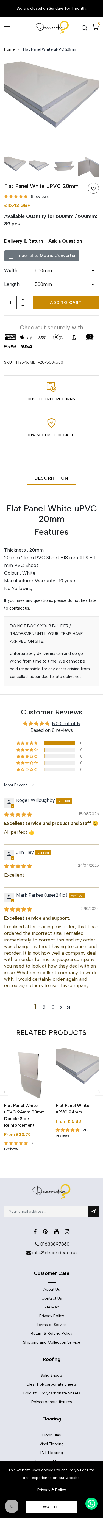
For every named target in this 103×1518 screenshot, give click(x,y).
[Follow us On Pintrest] (45, 1232)
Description (51, 478)
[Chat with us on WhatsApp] (91, 1504)
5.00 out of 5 (66, 723)
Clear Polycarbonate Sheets (51, 1384)
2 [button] (44, 1007)
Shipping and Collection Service (51, 1342)
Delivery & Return (23, 241)
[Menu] (13, 27)
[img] (18, 814)
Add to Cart (66, 302)
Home (9, 49)
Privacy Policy (51, 1316)
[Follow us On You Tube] (56, 1232)
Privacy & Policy (51, 1489)
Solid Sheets (52, 1375)
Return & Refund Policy (51, 1333)
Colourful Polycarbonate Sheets (51, 1393)
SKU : (9, 362)
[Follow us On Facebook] (35, 1232)
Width (10, 270)
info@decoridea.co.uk (55, 1252)
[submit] (93, 1211)
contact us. (19, 608)
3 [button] (53, 1007)
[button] (16, 196)
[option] (51, 105)
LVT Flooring (51, 1452)
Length (12, 284)
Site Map (51, 1307)
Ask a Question (65, 241)
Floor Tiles (51, 1435)
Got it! (51, 1507)
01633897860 (54, 1244)
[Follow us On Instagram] (67, 1232)
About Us (51, 1289)
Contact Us (51, 1298)
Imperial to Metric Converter (46, 255)
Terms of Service (52, 1324)
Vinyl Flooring (52, 1444)
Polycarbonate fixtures (51, 1402)
